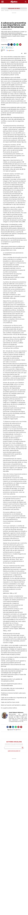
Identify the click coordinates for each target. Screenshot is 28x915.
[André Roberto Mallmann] (4, 718)
